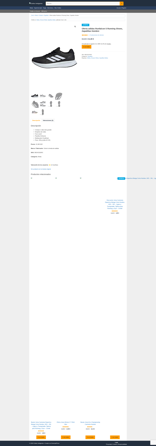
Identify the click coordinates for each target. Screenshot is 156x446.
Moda (31, 8)
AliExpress (44, 11)
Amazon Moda (43, 20)
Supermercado (38, 8)
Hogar (44, 8)
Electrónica (50, 8)
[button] (75, 26)
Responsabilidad (122, 444)
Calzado (41, 15)
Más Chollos (57, 8)
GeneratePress (55, 443)
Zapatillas (46, 15)
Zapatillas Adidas (52, 20)
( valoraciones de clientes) (97, 35)
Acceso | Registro (121, 8)
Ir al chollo (86, 47)
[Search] (122, 4)
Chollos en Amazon (35, 11)
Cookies (115, 444)
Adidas (38, 20)
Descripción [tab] (36, 120)
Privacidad (109, 444)
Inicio (32, 15)
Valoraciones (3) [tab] (48, 120)
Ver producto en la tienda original (41, 169)
